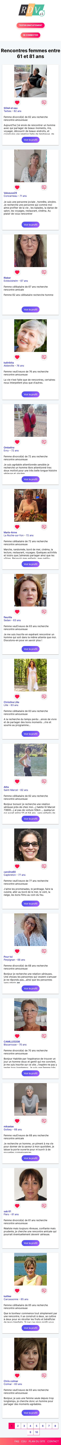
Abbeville (9, 365)
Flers (6, 1214)
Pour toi (8, 956)
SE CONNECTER (30, 35)
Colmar (8, 1384)
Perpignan (9, 959)
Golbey (8, 1129)
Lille (6, 705)
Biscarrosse (10, 1044)
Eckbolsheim (11, 280)
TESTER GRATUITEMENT (30, 25)
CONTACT (53, 1441)
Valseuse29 (10, 192)
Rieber (7, 277)
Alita (6, 786)
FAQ (17, 1441)
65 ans (24, 1299)
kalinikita (9, 362)
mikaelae (9, 1126)
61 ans (15, 1214)
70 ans (23, 1044)
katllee (7, 1296)
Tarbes (7, 110)
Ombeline (9, 447)
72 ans (15, 450)
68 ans (21, 959)
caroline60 (10, 871)
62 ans (17, 110)
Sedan (7, 620)
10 (36, 1432)
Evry (6, 450)
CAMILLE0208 (12, 1041)
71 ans (23, 195)
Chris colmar (11, 1381)
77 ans (21, 874)
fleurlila (8, 617)
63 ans (17, 620)
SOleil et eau (11, 108)
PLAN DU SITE (37, 1441)
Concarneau (10, 195)
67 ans (24, 280)
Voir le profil (30, 139)
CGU (24, 1441)
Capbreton (10, 874)
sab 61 (7, 1211)
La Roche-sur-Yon (14, 535)
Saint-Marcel (11, 789)
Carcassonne (11, 1299)
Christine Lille (11, 702)
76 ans (20, 365)
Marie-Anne (10, 532)
